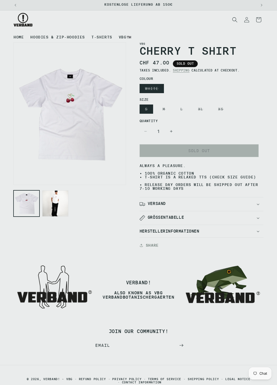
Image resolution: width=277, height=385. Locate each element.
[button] (235, 20)
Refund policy (92, 379)
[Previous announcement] (15, 5)
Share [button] (152, 245)
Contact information (141, 382)
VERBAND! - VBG (57, 379)
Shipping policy (203, 379)
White (153, 89)
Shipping (181, 70)
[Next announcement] (262, 5)
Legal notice (237, 379)
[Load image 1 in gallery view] (26, 203)
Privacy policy (126, 379)
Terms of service (164, 379)
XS (222, 110)
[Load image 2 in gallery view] (55, 203)
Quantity (149, 121)
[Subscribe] (181, 345)
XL (202, 110)
